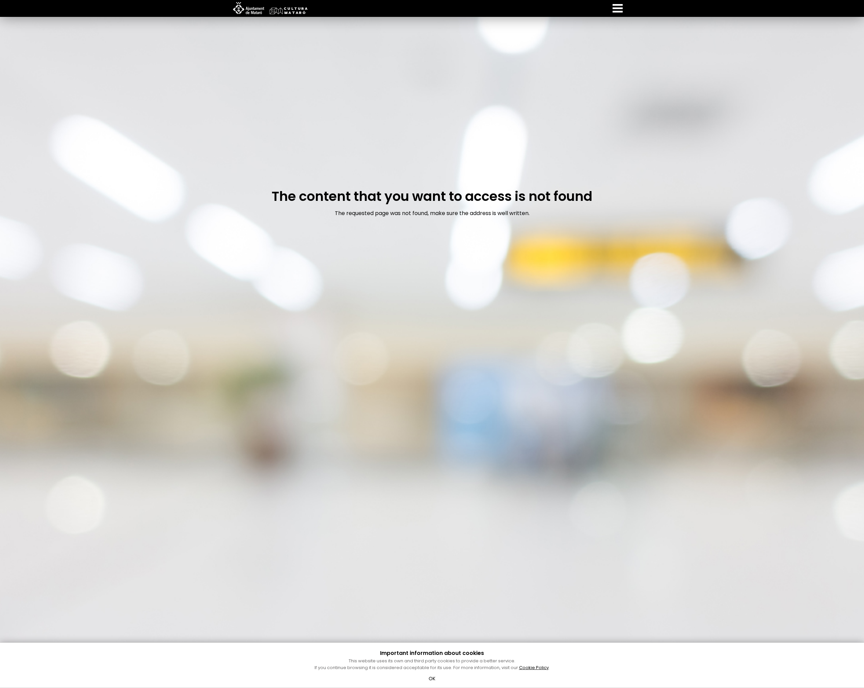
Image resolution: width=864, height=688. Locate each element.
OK (432, 678)
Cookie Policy (534, 667)
